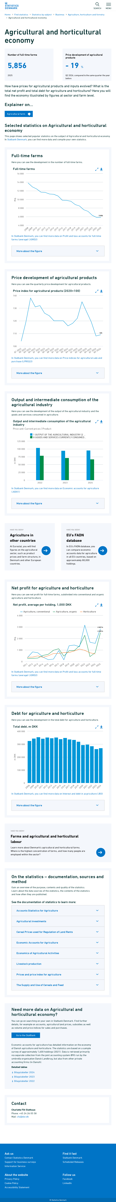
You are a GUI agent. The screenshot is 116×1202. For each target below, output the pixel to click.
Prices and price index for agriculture (38, 974)
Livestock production (28, 963)
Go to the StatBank (25, 1035)
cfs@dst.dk (23, 1116)
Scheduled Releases (73, 1161)
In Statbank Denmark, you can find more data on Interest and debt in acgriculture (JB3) (57, 793)
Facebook (67, 1178)
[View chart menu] (101, 169)
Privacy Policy (12, 1178)
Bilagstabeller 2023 (24, 1076)
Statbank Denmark (17, 139)
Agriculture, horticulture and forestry (86, 14)
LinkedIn (67, 1183)
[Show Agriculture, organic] (65, 611)
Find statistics (21, 14)
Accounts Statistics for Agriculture (37, 910)
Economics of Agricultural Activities (37, 953)
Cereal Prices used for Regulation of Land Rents (44, 931)
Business (59, 14)
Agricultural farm (16, 113)
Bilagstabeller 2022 (24, 1081)
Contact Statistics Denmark (19, 1157)
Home (8, 14)
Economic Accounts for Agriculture (37, 942)
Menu (108, 8)
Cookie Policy (11, 1183)
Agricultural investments (31, 921)
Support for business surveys (20, 1161)
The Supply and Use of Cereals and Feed (40, 985)
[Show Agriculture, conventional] (35, 611)
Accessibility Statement (17, 1187)
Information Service (15, 1166)
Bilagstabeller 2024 (24, 1072)
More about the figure (29, 251)
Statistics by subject (42, 14)
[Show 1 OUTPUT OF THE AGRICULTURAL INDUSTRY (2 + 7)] (57, 434)
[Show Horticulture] (88, 611)
